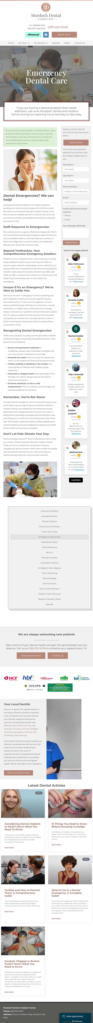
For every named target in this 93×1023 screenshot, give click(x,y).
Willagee (34, 729)
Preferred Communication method (75, 210)
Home (11, 43)
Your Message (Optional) (74, 226)
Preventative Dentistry (49, 527)
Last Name (68, 176)
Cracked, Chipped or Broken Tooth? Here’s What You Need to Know (22, 964)
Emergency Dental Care (49, 537)
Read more (78, 281)
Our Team (22, 43)
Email (65, 198)
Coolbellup (9, 735)
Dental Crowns (49, 584)
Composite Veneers (49, 563)
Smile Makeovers (49, 547)
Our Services (39, 43)
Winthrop (8, 732)
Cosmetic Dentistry (49, 511)
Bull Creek (18, 726)
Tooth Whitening (49, 573)
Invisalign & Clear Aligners (49, 568)
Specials (56, 43)
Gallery (67, 43)
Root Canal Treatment (49, 589)
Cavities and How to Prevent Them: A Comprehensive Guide (22, 893)
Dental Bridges (49, 578)
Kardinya (8, 729)
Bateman (8, 726)
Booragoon (19, 732)
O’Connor (17, 729)
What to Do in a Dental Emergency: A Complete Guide (67, 893)
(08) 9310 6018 (58, 27)
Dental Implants (49, 521)
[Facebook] (46, 35)
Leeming (22, 735)
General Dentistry (49, 516)
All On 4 (49, 552)
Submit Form (71, 243)
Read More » (9, 848)
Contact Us (80, 43)
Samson (25, 729)
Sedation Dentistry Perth (49, 599)
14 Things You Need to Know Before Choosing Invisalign (69, 825)
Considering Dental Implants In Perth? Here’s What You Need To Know (22, 826)
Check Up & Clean (49, 532)
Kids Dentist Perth (49, 542)
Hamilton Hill (30, 732)
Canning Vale (29, 726)
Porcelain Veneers (49, 558)
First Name (68, 165)
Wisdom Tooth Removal (49, 594)
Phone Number (70, 187)
